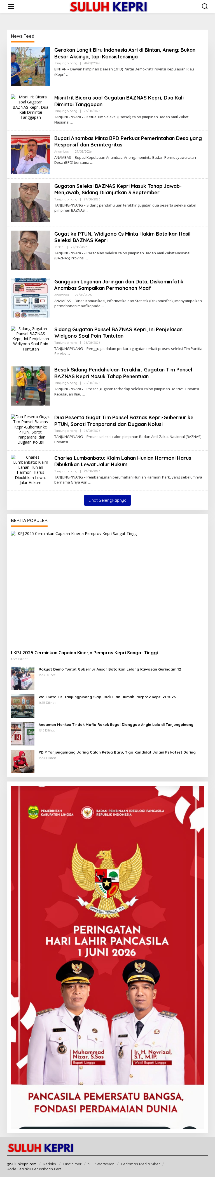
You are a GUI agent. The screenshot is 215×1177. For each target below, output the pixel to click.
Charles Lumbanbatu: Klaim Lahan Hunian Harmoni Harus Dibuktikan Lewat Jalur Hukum (122, 461)
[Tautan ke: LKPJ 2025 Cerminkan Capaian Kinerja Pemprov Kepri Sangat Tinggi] (107, 588)
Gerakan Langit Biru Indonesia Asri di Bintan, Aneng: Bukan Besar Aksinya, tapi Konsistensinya (124, 53)
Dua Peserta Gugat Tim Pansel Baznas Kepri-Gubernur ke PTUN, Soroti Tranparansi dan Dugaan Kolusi (123, 420)
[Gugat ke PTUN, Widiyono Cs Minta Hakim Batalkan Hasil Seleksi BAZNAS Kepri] (86, 258)
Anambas (61, 151)
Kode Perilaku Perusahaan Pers (34, 1169)
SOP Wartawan (101, 1164)
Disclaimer (72, 1164)
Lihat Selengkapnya (107, 500)
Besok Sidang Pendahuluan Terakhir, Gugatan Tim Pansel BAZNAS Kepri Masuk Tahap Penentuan (123, 372)
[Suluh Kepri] (109, 6)
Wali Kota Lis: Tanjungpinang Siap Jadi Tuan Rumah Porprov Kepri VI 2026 (107, 697)
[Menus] (11, 6)
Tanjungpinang (65, 63)
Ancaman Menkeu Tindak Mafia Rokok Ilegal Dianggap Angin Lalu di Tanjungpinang (116, 724)
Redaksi (50, 1164)
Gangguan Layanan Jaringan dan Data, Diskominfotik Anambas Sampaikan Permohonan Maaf (118, 284)
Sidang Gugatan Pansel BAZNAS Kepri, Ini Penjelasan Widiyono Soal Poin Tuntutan (118, 332)
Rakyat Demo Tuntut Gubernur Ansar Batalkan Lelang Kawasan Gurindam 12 (110, 669)
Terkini (59, 247)
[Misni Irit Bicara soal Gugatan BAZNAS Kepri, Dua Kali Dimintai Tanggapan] (71, 122)
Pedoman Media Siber (140, 1164)
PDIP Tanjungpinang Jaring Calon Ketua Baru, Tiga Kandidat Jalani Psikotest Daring (117, 752)
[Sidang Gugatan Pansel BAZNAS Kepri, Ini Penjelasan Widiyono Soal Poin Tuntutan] (68, 353)
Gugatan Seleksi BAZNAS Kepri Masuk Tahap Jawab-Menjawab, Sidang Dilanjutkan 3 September (118, 189)
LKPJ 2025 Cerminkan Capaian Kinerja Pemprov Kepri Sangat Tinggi (84, 652)
